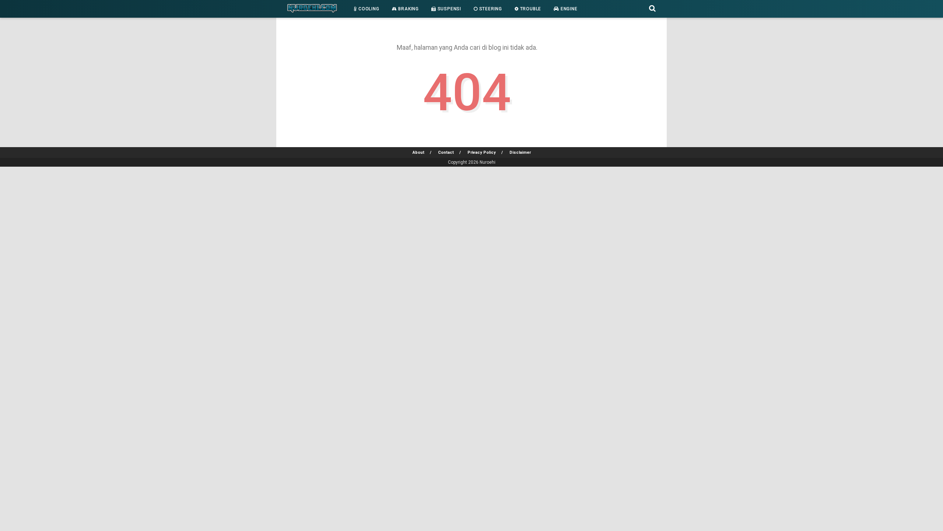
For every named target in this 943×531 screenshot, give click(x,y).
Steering (490, 8)
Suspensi (448, 8)
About (418, 152)
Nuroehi (487, 162)
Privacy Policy (481, 152)
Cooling (368, 8)
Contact (446, 152)
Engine (568, 8)
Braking (408, 8)
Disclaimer (520, 152)
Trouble (530, 8)
